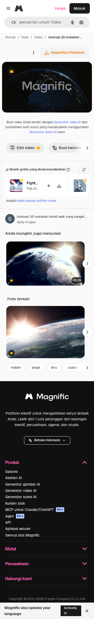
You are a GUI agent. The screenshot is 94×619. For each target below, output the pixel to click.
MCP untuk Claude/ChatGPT (34, 509)
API (8, 522)
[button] (47, 440)
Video (38, 37)
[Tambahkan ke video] (48, 186)
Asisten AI (13, 477)
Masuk (80, 8)
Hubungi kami (18, 578)
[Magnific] (47, 398)
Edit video (22, 149)
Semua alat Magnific (22, 535)
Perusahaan (17, 563)
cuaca (72, 367)
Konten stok (15, 503)
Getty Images (26, 222)
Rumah (10, 37)
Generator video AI (67, 122)
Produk (12, 462)
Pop (29, 188)
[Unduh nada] (59, 186)
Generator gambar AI (22, 484)
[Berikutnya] (87, 148)
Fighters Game (33, 183)
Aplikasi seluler (18, 528)
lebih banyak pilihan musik (37, 201)
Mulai (10, 548)
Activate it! (70, 610)
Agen (14, 516)
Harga (60, 8)
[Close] (87, 611)
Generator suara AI (43, 132)
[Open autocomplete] (11, 22)
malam (16, 367)
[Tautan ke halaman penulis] (10, 219)
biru (54, 367)
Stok (24, 37)
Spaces (11, 471)
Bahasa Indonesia (47, 440)
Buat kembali (67, 149)
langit (36, 367)
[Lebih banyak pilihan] (33, 52)
